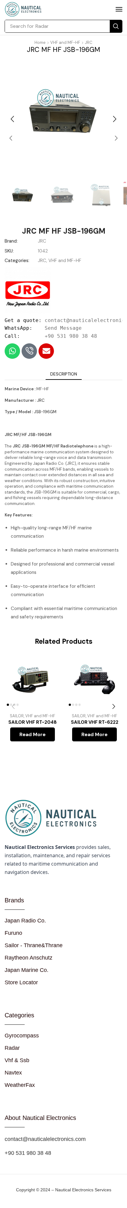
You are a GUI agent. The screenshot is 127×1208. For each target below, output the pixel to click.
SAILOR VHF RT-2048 (32, 722)
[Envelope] (46, 351)
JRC (88, 42)
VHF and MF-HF (65, 42)
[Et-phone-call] (29, 351)
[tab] (64, 374)
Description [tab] (63, 374)
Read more (32, 734)
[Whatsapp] (12, 351)
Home (40, 42)
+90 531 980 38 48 (71, 336)
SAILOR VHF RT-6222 (94, 722)
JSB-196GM (45, 411)
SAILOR (17, 715)
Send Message (63, 328)
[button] (119, 9)
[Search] (116, 26)
